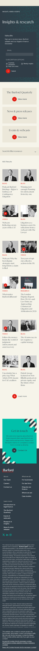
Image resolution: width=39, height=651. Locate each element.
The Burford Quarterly (8, 511)
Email (9, 50)
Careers (6, 483)
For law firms (26, 483)
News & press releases (9, 528)
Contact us (8, 487)
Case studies (26, 496)
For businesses (27, 480)
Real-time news (13, 66)
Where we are (27, 493)
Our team (7, 480)
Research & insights (8, 523)
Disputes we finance (26, 488)
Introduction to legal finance (9, 506)
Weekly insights (28, 64)
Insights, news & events (11, 11)
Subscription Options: (15, 60)
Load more (22, 396)
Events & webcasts (7, 517)
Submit (14, 71)
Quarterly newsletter (11, 63)
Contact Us (22, 450)
